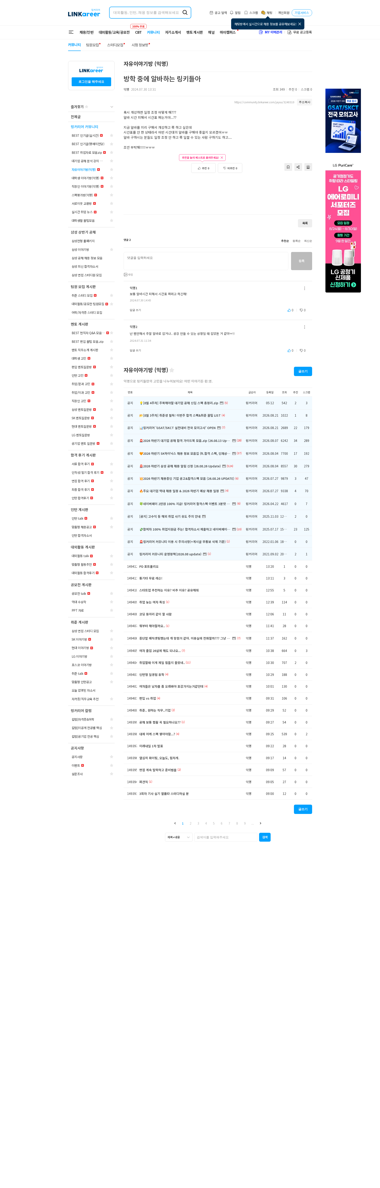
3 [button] (198, 823)
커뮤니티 (153, 32)
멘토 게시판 (194, 32)
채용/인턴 (87, 32)
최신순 (308, 240)
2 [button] (190, 823)
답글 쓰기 (135, 310)
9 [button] (245, 823)
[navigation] (91, 117)
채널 (211, 32)
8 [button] (237, 823)
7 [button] (229, 823)
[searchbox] (225, 837)
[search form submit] (185, 12)
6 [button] (221, 823)
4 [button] (206, 823)
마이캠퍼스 (228, 32)
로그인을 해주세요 (91, 81)
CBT (138, 30)
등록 (302, 261)
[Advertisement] (218, 196)
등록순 (297, 240)
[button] (175, 823)
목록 (305, 223)
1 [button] (183, 823)
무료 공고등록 (302, 32)
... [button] (252, 823)
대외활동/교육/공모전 (114, 32)
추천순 (285, 240)
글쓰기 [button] (303, 371)
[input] (206, 261)
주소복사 (304, 102)
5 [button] (214, 823)
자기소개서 (173, 32)
